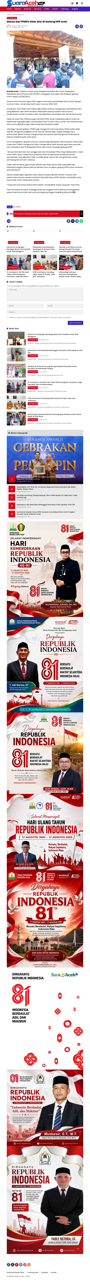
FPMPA (18, 207)
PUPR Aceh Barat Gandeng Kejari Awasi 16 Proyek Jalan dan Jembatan (44, 274)
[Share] (81, 26)
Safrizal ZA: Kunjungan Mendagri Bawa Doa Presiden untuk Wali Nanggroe (18, 249)
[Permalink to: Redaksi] (9, 26)
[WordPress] (20, 1264)
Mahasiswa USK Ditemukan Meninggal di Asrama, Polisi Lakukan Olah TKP (44, 249)
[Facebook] (68, 221)
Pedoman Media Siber (15, 1272)
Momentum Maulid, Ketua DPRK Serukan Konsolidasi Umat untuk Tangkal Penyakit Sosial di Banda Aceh (46, 513)
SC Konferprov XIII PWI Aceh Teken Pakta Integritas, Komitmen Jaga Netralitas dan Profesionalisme (18, 274)
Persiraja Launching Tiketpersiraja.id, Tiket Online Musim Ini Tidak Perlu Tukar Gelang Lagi (47, 496)
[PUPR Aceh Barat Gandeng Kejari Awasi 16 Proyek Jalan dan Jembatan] (45, 262)
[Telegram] (77, 221)
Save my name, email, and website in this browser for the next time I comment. (40, 317)
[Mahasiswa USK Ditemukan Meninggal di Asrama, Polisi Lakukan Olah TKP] (45, 237)
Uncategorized (12, 18)
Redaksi (14, 25)
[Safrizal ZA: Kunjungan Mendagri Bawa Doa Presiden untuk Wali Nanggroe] (19, 237)
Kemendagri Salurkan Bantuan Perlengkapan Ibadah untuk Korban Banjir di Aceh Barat (71, 274)
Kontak (54, 1272)
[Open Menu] (77, 3)
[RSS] (29, 1264)
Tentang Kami (32, 1272)
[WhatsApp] (81, 221)
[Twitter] (73, 221)
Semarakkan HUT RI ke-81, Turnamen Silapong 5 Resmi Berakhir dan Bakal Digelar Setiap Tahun (46, 488)
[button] (72, 3)
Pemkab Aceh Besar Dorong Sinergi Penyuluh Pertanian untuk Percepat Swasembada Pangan (71, 249)
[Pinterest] (16, 1264)
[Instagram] (25, 1264)
